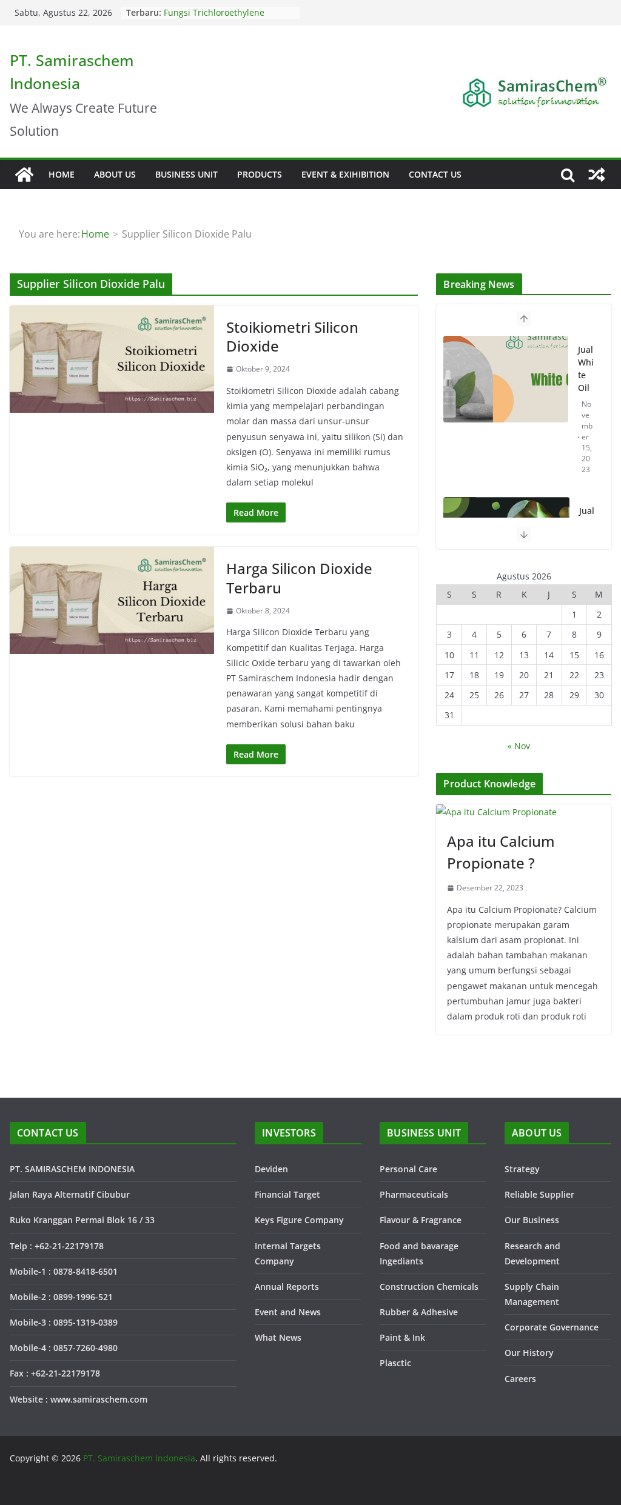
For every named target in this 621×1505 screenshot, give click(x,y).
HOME (62, 174)
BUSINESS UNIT (186, 174)
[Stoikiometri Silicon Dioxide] (112, 359)
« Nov (519, 746)
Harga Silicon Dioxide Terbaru (299, 577)
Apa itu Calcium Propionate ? (501, 852)
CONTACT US (435, 174)
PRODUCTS (259, 174)
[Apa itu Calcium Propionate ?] (523, 811)
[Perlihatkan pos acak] (596, 174)
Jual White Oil (586, 368)
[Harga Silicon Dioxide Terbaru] (112, 600)
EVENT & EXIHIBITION (345, 174)
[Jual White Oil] (505, 379)
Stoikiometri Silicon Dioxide (292, 336)
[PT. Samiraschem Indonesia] (24, 174)
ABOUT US (115, 174)
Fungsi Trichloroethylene (214, 12)
